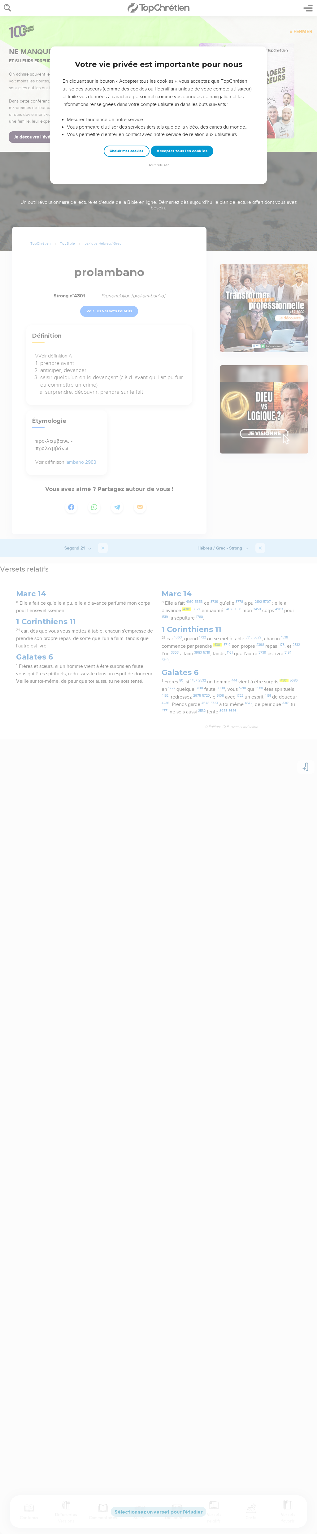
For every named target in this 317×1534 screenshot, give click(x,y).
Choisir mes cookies (126, 151)
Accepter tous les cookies (182, 151)
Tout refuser (158, 165)
